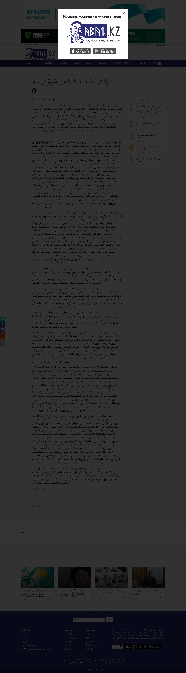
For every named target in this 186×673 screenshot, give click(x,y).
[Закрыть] (125, 14)
